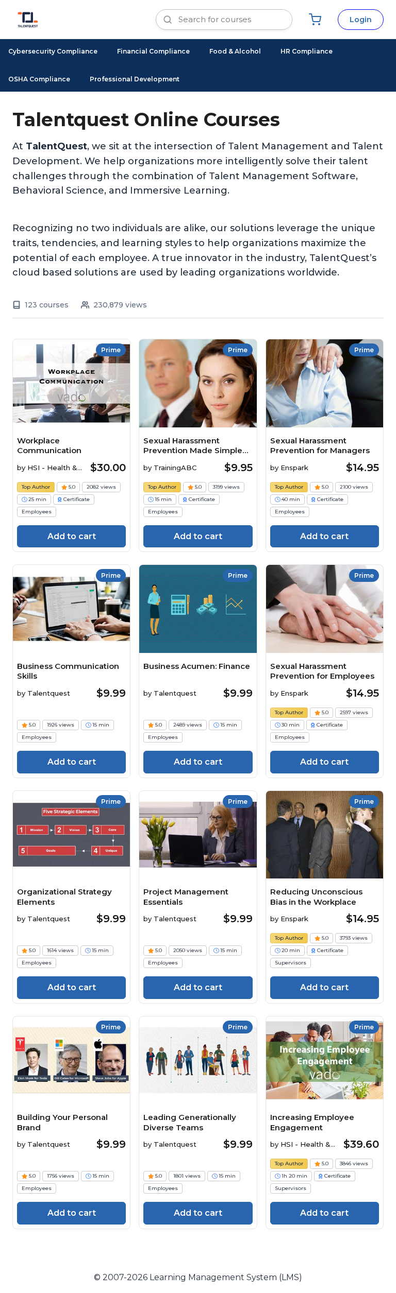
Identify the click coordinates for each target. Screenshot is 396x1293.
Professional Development (134, 79)
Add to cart (71, 536)
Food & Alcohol (235, 51)
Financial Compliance (153, 51)
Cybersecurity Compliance (52, 51)
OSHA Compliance (39, 79)
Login (361, 19)
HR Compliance (306, 51)
